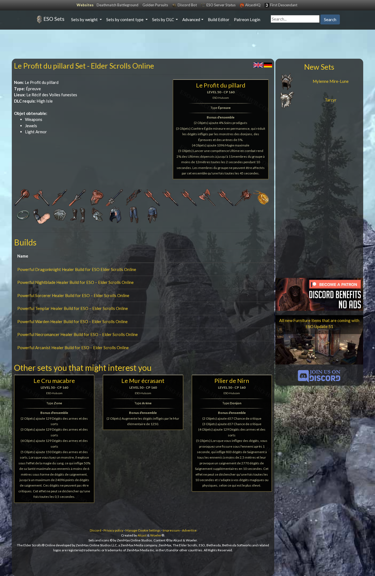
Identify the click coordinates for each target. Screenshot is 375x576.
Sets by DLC (163, 19)
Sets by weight (85, 19)
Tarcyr (331, 99)
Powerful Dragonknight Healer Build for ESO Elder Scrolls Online (76, 269)
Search (330, 19)
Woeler (155, 535)
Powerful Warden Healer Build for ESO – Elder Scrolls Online (72, 321)
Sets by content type (125, 19)
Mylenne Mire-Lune (331, 81)
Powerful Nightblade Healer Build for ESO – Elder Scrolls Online (75, 282)
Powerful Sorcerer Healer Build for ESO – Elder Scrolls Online (73, 295)
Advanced (191, 19)
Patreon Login (247, 19)
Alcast (142, 535)
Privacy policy (113, 530)
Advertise (189, 530)
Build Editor (219, 19)
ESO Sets (54, 19)
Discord (95, 530)
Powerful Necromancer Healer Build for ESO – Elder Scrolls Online (77, 334)
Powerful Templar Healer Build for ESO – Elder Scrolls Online (72, 308)
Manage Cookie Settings (143, 530)
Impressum (171, 530)
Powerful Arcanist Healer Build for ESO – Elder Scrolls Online (73, 347)
